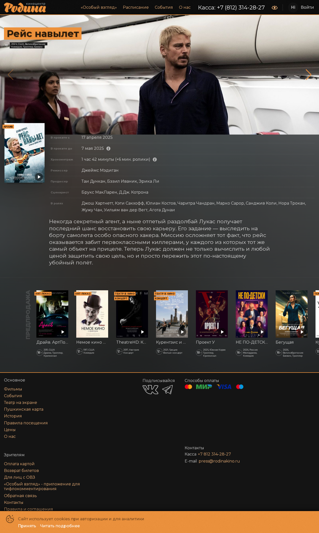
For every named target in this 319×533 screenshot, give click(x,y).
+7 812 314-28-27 (214, 454)
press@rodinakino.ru (219, 461)
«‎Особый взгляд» (99, 7)
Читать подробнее (60, 526)
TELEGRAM (167, 389)
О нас (185, 7)
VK (150, 389)
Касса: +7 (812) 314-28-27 (231, 7)
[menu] (159, 7)
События (164, 7)
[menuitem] (99, 7)
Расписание (136, 7)
